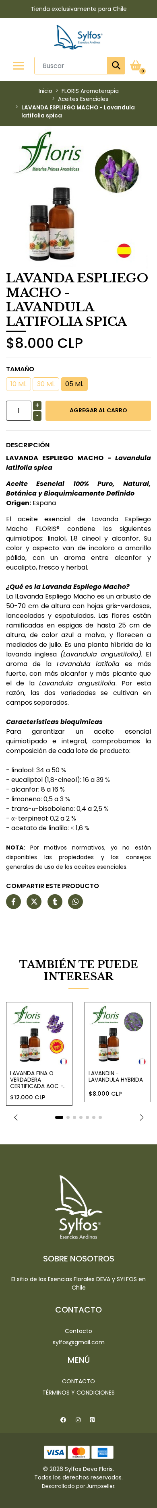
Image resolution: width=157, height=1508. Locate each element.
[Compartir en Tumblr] (55, 902)
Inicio (45, 91)
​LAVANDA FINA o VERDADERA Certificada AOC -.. (38, 1080)
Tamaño (20, 369)
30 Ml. (46, 384)
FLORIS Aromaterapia (90, 91)
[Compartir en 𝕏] (34, 902)
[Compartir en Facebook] (13, 902)
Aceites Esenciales (83, 99)
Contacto (78, 1331)
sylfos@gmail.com (79, 1342)
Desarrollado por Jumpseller (78, 1486)
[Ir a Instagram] (79, 1421)
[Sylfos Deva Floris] (78, 37)
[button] (15, 1117)
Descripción (28, 445)
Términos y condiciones (78, 1393)
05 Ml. (74, 384)
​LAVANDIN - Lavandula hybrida (116, 1077)
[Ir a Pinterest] (93, 1421)
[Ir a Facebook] (64, 1421)
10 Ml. (18, 384)
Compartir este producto (52, 886)
